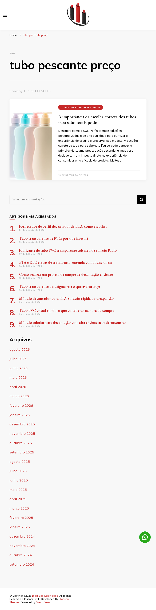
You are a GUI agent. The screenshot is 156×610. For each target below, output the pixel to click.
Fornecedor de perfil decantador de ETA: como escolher (63, 226)
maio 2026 (18, 377)
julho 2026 (18, 359)
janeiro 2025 (20, 527)
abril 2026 (18, 387)
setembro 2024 (22, 564)
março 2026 (19, 396)
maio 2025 (18, 489)
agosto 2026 (20, 349)
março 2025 (19, 508)
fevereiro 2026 (21, 405)
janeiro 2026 (20, 415)
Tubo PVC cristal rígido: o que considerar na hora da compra (67, 310)
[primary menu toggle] (5, 15)
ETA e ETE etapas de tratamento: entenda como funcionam (65, 262)
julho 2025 (18, 471)
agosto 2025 (20, 461)
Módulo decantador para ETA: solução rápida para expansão (66, 298)
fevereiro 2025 (21, 517)
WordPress (43, 602)
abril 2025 (18, 499)
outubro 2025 (21, 443)
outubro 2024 (21, 555)
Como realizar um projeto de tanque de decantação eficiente (66, 274)
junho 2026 (19, 368)
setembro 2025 (22, 452)
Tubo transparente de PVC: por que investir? (53, 238)
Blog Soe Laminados (45, 595)
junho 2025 (19, 480)
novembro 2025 (22, 433)
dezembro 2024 (22, 536)
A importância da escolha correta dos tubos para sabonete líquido (97, 119)
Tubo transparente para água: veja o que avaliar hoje (59, 286)
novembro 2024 (22, 545)
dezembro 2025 (22, 424)
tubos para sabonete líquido (80, 107)
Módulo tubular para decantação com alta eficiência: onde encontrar (72, 322)
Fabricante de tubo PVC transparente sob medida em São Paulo (68, 250)
